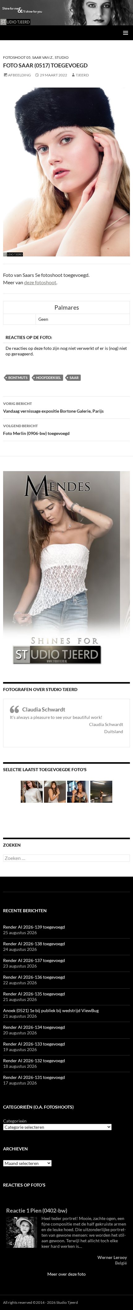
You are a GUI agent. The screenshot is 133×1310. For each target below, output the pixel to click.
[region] (66, 12)
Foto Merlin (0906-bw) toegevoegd (36, 429)
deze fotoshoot (40, 282)
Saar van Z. (42, 57)
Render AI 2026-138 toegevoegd (34, 943)
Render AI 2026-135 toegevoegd (34, 993)
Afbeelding (19, 75)
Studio (62, 57)
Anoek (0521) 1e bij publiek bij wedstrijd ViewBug (51, 1010)
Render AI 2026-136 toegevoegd (34, 977)
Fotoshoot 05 (17, 57)
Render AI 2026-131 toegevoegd (34, 1077)
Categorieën (15, 1120)
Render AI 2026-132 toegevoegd (34, 1060)
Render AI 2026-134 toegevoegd (34, 1027)
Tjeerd (82, 75)
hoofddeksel (48, 378)
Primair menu (125, 32)
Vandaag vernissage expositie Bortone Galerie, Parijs (53, 407)
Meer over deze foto (66, 1274)
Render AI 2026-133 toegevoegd (34, 1043)
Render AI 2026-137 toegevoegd (34, 960)
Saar (74, 378)
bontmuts (18, 378)
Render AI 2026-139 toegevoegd (34, 927)
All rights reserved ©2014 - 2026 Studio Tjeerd (40, 1302)
